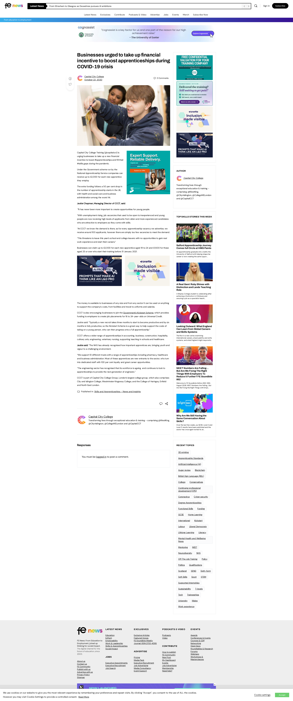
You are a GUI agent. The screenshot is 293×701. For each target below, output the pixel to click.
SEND (193, 571)
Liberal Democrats (198, 526)
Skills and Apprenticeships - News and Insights (117, 391)
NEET (194, 547)
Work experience (186, 606)
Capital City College (94, 76)
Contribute (119, 14)
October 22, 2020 (93, 79)
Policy (204, 559)
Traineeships (193, 594)
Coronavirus (184, 496)
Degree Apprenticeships (189, 502)
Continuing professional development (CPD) (189, 489)
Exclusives (105, 14)
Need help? (167, 671)
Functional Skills (185, 508)
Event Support (140, 671)
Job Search (110, 668)
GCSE (181, 514)
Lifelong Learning (186, 532)
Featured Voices (141, 638)
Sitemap (81, 677)
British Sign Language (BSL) (191, 476)
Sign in (266, 5)
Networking (196, 643)
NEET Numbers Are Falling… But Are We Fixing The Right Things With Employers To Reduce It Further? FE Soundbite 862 (107, 6)
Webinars (195, 654)
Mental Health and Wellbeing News (192, 540)
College (181, 482)
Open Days (196, 646)
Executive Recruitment (115, 665)
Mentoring (183, 547)
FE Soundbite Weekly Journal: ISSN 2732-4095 (145, 642)
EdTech (108, 638)
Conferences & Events (201, 638)
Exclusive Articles (142, 635)
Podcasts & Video (137, 14)
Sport (194, 576)
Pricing (137, 657)
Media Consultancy (142, 668)
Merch (186, 14)
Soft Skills (182, 576)
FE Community (83, 666)
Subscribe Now (200, 14)
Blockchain (200, 470)
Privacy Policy (83, 674)
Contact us (82, 664)
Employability (111, 640)
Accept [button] (282, 695)
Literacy (202, 532)
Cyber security (201, 496)
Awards (194, 635)
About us (81, 661)
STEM (203, 576)
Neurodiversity (185, 553)
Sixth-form (206, 571)
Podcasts (166, 635)
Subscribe (280, 5)
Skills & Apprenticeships (116, 646)
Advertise (155, 14)
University (183, 600)
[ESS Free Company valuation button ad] (194, 67)
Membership (168, 668)
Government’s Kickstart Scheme (138, 312)
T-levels (199, 588)
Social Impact (111, 648)
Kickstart (198, 520)
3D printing (183, 452)
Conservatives (196, 482)
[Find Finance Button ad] (194, 93)
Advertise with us (85, 672)
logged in (101, 456)
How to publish (169, 652)
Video (165, 638)
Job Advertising (141, 665)
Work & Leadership (114, 643)
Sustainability (184, 588)
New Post (166, 657)
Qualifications (195, 565)
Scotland (182, 571)
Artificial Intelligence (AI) (189, 464)
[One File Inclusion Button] (147, 284)
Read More (83, 697)
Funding (201, 508)
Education (109, 635)
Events (175, 14)
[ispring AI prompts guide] (99, 284)
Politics (181, 565)
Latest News (90, 14)
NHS (198, 553)
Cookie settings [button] (262, 694)
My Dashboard (168, 660)
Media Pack (139, 660)
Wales (195, 600)
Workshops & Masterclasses (197, 658)
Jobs (166, 14)
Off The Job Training (187, 559)
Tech (180, 594)
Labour (181, 526)
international (184, 520)
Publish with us (83, 669)
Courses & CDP (198, 640)
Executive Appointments (116, 663)
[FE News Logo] (14, 5)
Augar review (184, 470)
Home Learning (195, 514)
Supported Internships (188, 582)
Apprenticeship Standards (190, 458)
